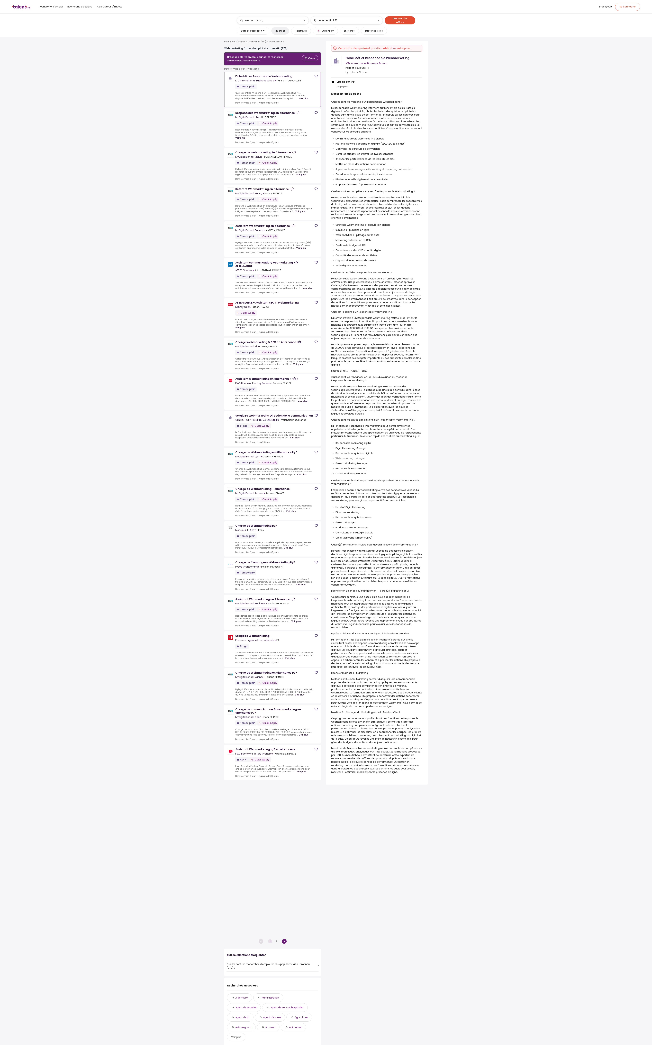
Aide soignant (243, 1027)
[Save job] (316, 76)
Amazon (270, 1027)
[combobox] (272, 20)
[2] (284, 941)
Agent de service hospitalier (286, 1007)
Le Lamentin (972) (257, 42)
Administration (270, 997)
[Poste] (270, 20)
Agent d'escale (272, 1017)
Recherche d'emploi (234, 42)
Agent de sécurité (246, 1007)
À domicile (241, 997)
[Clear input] (304, 20)
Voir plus (303, 98)
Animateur (295, 1027)
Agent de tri (242, 1017)
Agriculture (301, 1017)
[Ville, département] (344, 20)
